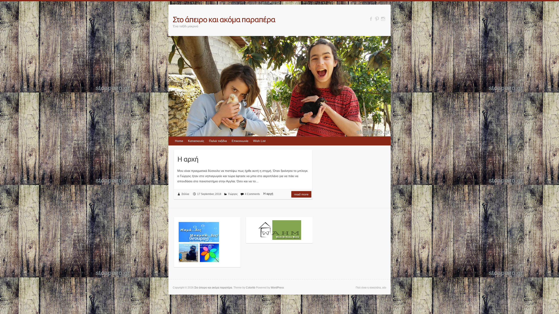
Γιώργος (233, 194)
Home (179, 141)
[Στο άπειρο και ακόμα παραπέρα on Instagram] (383, 19)
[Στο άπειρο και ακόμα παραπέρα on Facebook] (371, 19)
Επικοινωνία (240, 141)
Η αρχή (187, 159)
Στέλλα (185, 194)
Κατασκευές (196, 141)
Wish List (259, 141)
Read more (301, 194)
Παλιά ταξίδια (218, 141)
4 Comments (252, 194)
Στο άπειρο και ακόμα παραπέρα (224, 19)
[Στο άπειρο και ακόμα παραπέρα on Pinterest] (377, 19)
